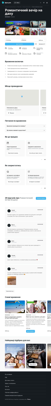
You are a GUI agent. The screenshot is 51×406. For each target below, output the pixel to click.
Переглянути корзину (13, 153)
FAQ (6, 377)
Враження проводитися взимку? (16, 126)
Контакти (7, 389)
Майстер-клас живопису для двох (35, 317)
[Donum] (6, 2)
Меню (17, 2)
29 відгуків (12, 16)
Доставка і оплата (9, 380)
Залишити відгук (41, 198)
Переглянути (12, 364)
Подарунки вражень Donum (10, 6)
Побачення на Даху (12, 107)
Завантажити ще (9, 291)
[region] (22, 98)
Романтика (19, 6)
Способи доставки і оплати (35, 153)
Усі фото (9, 32)
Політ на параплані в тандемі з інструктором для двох (13, 317)
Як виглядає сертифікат (13, 181)
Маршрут (12, 112)
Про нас (7, 386)
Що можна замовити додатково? (16, 130)
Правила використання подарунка (13, 395)
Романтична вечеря (26, 6)
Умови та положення (10, 383)
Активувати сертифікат (34, 181)
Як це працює (8, 374)
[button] (45, 159)
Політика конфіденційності (11, 392)
